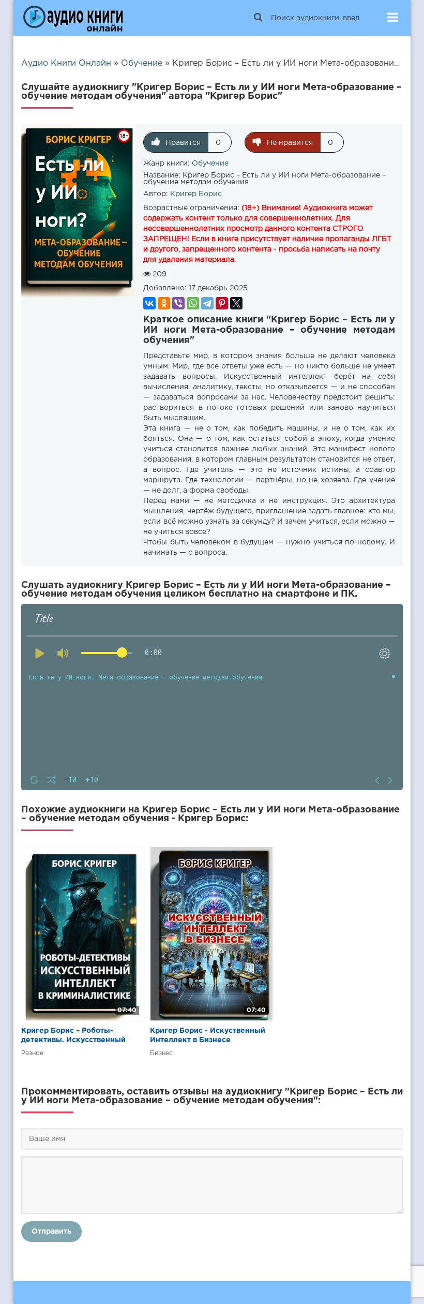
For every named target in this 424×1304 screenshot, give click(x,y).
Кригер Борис (196, 194)
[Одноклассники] (164, 303)
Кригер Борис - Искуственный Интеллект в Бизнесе (207, 1035)
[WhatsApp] (193, 303)
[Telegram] (207, 303)
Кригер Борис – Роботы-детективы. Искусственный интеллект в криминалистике (77, 1036)
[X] (236, 303)
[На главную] (73, 18)
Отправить (51, 1231)
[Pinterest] (222, 303)
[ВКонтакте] (149, 303)
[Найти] (258, 18)
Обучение (210, 163)
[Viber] (178, 303)
